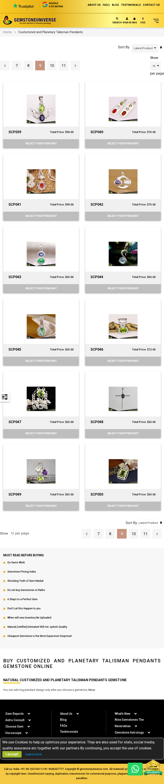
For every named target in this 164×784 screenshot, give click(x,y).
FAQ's (106, 4)
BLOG (115, 4)
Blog (63, 719)
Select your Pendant (41, 143)
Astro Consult (14, 720)
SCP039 (15, 132)
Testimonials (69, 731)
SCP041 (15, 204)
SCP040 (97, 132)
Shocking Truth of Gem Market (25, 580)
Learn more (33, 754)
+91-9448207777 (53, 769)
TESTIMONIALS (131, 4)
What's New (122, 713)
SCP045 (15, 349)
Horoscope (13, 733)
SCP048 (97, 422)
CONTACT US (151, 4)
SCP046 (97, 349)
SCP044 (97, 277)
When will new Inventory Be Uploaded (29, 617)
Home (7, 32)
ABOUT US (94, 4)
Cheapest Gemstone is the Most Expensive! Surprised (39, 636)
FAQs (63, 725)
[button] (143, 21)
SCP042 (97, 204)
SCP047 (15, 422)
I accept (12, 754)
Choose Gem (14, 726)
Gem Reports (14, 713)
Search (117, 22)
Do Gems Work (16, 562)
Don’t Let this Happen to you (24, 608)
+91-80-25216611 (31, 769)
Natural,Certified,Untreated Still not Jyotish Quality (37, 626)
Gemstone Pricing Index (21, 571)
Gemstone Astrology (129, 732)
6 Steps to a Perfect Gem (22, 599)
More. (91, 689)
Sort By (123, 47)
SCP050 (97, 494)
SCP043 (15, 277)
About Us (66, 713)
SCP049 (15, 494)
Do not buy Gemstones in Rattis (26, 590)
